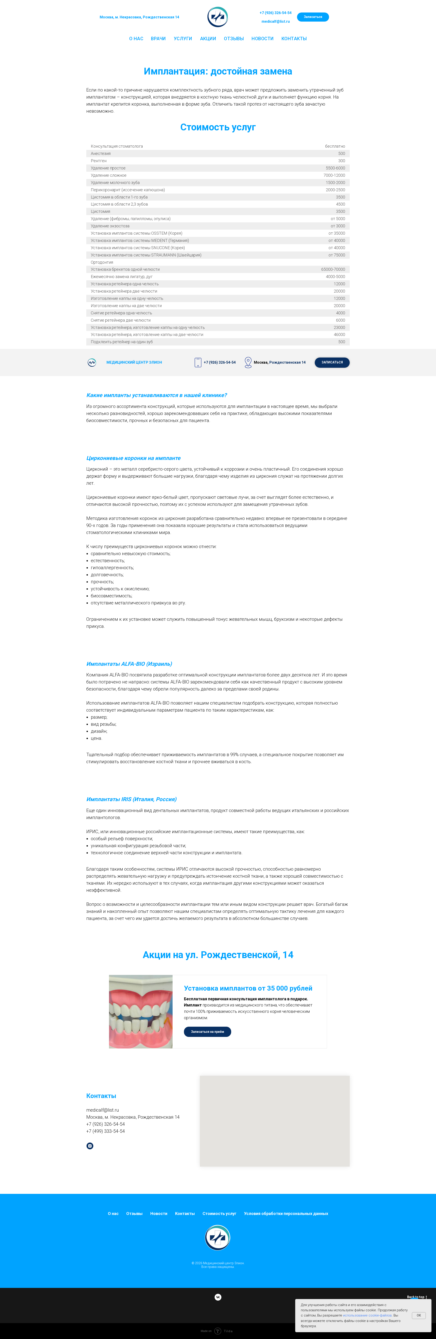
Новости (263, 38)
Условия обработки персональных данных (286, 1213)
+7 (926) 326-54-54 (276, 13)
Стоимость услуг (219, 1213)
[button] (313, 17)
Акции (208, 38)
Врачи (158, 38)
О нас (136, 38)
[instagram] (90, 1146)
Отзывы (234, 38)
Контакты (294, 38)
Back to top (415, 1297)
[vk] (218, 1297)
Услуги (183, 38)
